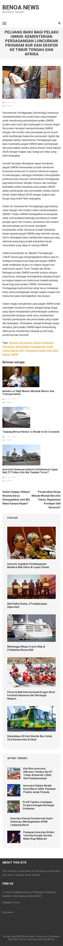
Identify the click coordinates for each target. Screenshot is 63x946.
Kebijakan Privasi (11, 902)
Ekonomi (14, 342)
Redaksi (8, 106)
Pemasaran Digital (35, 350)
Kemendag (8, 346)
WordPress (49, 939)
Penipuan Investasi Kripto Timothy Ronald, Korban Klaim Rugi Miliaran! (38, 835)
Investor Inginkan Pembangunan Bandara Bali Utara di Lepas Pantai (28, 565)
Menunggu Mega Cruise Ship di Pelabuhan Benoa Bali (26, 648)
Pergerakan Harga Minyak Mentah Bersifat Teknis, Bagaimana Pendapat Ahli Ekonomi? (46, 499)
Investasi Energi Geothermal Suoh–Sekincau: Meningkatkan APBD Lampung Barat (32, 821)
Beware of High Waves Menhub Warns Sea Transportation (28, 393)
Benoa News (20, 7)
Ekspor (37, 342)
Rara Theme (19, 939)
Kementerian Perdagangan (30, 346)
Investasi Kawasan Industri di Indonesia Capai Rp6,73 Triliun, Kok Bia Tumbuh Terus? (30, 471)
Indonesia (47, 342)
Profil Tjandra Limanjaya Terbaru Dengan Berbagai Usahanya (38, 805)
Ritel (49, 350)
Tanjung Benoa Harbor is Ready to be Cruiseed (30, 431)
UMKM (14, 354)
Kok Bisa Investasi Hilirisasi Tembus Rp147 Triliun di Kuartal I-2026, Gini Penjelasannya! (37, 773)
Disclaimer (7, 912)
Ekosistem (26, 342)
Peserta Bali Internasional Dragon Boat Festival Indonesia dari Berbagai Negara (31, 695)
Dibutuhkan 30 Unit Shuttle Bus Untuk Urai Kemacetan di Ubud (29, 738)
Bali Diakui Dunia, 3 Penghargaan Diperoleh (27, 605)
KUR (21, 350)
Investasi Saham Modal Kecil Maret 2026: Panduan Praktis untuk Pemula (39, 789)
